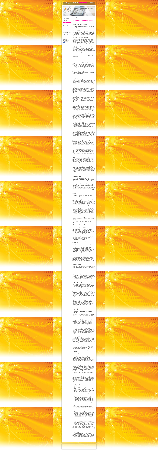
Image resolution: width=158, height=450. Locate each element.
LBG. (84, 113)
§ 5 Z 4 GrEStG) (82, 168)
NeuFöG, (83, 304)
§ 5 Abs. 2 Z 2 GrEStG (75, 131)
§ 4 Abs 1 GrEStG (78, 42)
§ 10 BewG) (84, 62)
